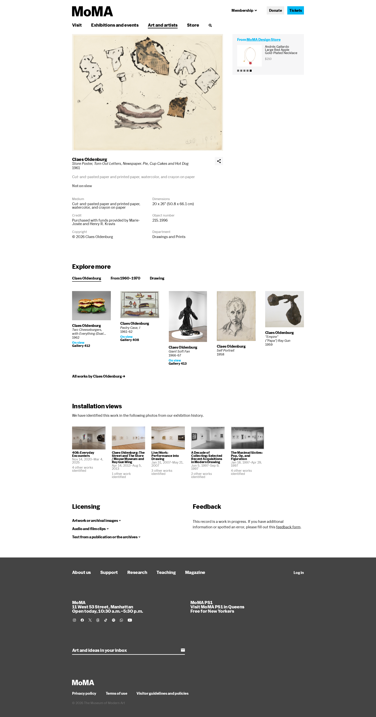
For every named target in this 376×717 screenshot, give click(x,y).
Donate (275, 10)
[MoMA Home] (92, 11)
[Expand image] (147, 92)
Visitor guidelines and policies (162, 693)
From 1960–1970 (125, 278)
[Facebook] (82, 620)
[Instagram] (74, 620)
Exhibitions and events (114, 25)
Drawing (157, 278)
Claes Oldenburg (89, 159)
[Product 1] (238, 71)
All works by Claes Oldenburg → (98, 376)
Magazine (195, 572)
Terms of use (116, 693)
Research (137, 572)
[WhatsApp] (121, 620)
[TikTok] (105, 620)
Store (193, 24)
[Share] (219, 161)
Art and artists (163, 25)
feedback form (288, 527)
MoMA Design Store (263, 39)
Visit (77, 25)
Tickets (295, 10)
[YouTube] (130, 620)
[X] (90, 620)
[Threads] (98, 620)
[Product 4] (248, 71)
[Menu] (210, 25)
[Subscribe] (183, 650)
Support (109, 572)
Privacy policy (84, 693)
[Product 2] (241, 71)
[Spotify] (113, 620)
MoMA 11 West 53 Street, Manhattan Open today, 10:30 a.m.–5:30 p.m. (107, 606)
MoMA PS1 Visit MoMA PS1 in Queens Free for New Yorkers (217, 606)
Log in (299, 572)
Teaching (166, 572)
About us (81, 572)
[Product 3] (244, 71)
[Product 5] (251, 71)
